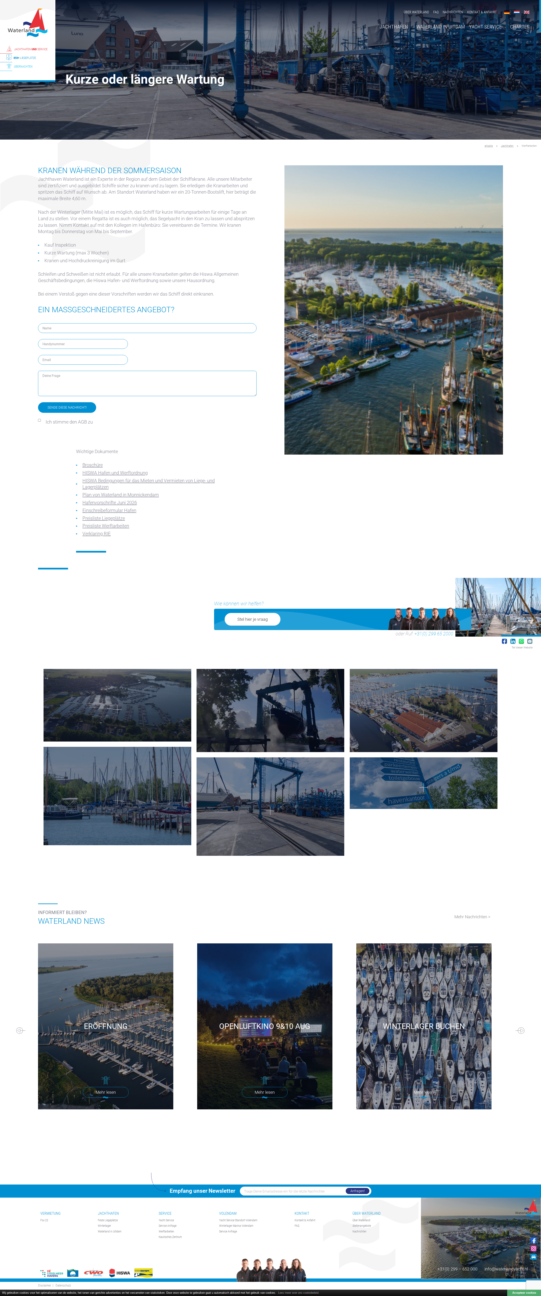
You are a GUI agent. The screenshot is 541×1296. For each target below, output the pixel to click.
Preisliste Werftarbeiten (105, 525)
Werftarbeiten (166, 1231)
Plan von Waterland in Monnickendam (120, 494)
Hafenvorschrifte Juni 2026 (109, 502)
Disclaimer (44, 1285)
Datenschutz (63, 1285)
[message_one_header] (423, 783)
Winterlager (104, 1225)
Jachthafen (507, 145)
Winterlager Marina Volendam (236, 1225)
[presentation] (22, 1031)
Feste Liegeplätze (108, 1220)
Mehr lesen (106, 1092)
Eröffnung (106, 1026)
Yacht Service (166, 1220)
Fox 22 (44, 1220)
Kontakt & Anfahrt (482, 12)
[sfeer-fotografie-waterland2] (270, 806)
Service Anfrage (167, 1225)
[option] (270, 70)
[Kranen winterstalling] (270, 710)
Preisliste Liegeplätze (103, 518)
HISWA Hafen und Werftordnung (115, 472)
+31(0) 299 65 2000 (433, 633)
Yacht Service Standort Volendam (238, 1220)
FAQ (436, 12)
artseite (489, 145)
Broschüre (92, 465)
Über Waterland (416, 12)
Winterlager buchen (424, 1026)
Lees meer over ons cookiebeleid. (298, 1292)
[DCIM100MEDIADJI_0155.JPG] (423, 710)
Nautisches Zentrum (170, 1237)
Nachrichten (453, 12)
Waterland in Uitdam (110, 1231)
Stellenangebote (361, 1225)
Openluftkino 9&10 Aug (264, 1026)
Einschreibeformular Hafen (109, 510)
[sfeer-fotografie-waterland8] (117, 796)
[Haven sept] (117, 705)
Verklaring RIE (96, 533)
